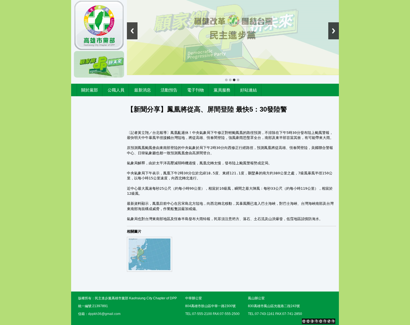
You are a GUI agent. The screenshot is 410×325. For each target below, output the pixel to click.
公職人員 (116, 90)
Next (333, 30)
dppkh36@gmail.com (104, 314)
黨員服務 (222, 90)
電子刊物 (195, 90)
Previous (132, 30)
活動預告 (169, 90)
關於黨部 (89, 90)
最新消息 (142, 90)
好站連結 (248, 90)
